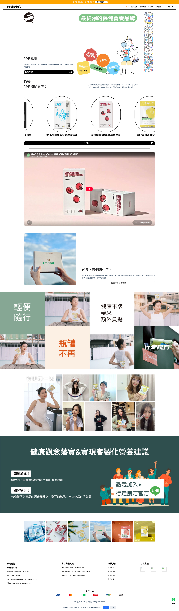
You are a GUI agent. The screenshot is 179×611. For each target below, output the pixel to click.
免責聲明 (111, 567)
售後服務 (111, 579)
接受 (106, 607)
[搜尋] (169, 6)
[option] (108, 43)
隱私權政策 (112, 571)
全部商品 (87, 143)
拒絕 (113, 607)
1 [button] (106, 73)
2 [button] (109, 73)
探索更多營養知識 (118, 283)
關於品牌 (29, 72)
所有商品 (134, 7)
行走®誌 (151, 7)
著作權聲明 (112, 575)
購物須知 (159, 7)
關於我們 (143, 7)
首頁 (127, 7)
